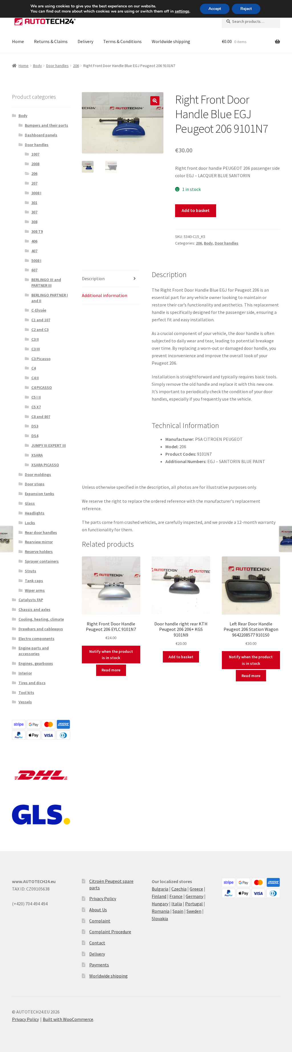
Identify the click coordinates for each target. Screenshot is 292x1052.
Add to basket (196, 210)
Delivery (85, 41)
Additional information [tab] (104, 295)
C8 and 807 (40, 416)
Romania (160, 911)
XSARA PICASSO (45, 464)
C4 (33, 368)
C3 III (35, 349)
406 (34, 241)
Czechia (178, 889)
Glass (30, 503)
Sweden (193, 911)
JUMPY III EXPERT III (48, 445)
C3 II (35, 339)
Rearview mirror (39, 541)
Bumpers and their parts (46, 125)
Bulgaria (160, 889)
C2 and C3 (39, 329)
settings (182, 11)
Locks (30, 522)
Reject (246, 8)
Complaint (99, 921)
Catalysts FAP (31, 599)
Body (37, 65)
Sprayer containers (42, 561)
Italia (176, 903)
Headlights (34, 513)
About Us (98, 909)
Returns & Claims (51, 41)
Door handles (57, 65)
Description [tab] (93, 278)
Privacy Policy (102, 898)
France (175, 896)
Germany (194, 896)
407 (34, 250)
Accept (214, 8)
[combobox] (251, 21)
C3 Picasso (40, 358)
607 (34, 269)
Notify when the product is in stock (111, 655)
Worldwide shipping (171, 41)
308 (34, 221)
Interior (25, 673)
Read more (111, 670)
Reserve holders (39, 551)
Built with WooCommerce (68, 1019)
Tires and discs (32, 682)
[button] (154, 100)
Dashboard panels (41, 135)
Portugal (194, 903)
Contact (97, 943)
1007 (35, 154)
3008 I (36, 192)
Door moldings (38, 474)
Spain (178, 911)
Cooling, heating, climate (41, 619)
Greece (196, 889)
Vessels (25, 701)
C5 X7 (36, 406)
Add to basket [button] (181, 656)
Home (18, 41)
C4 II (35, 377)
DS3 (34, 426)
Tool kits (26, 692)
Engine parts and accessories (34, 650)
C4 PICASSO (41, 387)
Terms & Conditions (122, 41)
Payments (99, 965)
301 (34, 202)
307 (34, 212)
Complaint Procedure (110, 931)
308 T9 (37, 231)
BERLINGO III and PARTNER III (46, 282)
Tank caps (34, 580)
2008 (35, 163)
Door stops (34, 483)
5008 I (36, 260)
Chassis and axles (34, 609)
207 (34, 183)
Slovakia (160, 918)
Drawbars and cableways (41, 628)
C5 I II (36, 397)
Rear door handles (41, 532)
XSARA (37, 455)
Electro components (36, 638)
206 (76, 65)
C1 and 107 (40, 319)
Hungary (160, 903)
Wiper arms (35, 590)
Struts (30, 571)
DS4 (34, 435)
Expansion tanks (39, 493)
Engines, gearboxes (36, 663)
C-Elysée (38, 310)
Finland (159, 896)
